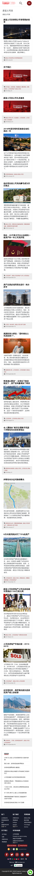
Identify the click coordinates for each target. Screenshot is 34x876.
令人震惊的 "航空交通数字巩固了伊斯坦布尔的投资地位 (16, 428)
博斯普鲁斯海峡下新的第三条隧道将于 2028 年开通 (15, 797)
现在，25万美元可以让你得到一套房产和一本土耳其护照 (17, 236)
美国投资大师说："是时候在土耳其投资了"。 (16, 334)
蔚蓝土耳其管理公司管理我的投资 (16, 21)
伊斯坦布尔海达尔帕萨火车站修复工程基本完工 (16, 772)
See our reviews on (17, 862)
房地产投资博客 (17, 838)
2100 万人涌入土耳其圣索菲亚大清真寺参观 (16, 758)
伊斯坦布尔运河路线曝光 (13, 479)
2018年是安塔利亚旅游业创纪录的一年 (16, 130)
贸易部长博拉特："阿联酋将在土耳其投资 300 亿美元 (16, 782)
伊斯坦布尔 (16, 818)
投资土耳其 (27, 818)
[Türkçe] (19, 859)
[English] (8, 859)
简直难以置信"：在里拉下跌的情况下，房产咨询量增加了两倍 (16, 382)
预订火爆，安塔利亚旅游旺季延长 (14, 763)
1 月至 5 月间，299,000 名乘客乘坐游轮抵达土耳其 (16, 788)
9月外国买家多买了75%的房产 (16, 534)
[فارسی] (17, 859)
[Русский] (10, 859)
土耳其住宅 (4, 818)
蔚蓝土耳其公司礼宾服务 (13, 98)
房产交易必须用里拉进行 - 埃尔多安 (16, 285)
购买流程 (26, 820)
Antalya (15, 824)
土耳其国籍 (16, 834)
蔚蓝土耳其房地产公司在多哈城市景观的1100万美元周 (16, 590)
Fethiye (15, 822)
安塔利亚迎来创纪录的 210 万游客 (14, 802)
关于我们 (7, 67)
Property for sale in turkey (20, 836)
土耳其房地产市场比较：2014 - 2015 (16, 645)
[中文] (15, 859)
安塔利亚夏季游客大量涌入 (12, 767)
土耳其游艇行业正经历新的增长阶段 (14, 777)
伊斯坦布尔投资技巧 (18, 840)
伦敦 (3, 836)
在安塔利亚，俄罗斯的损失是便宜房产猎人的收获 (16, 691)
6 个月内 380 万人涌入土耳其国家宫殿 (15, 793)
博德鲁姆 (15, 820)
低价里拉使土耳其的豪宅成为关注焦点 (16, 184)
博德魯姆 (4, 842)
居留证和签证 (27, 822)
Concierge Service (27, 826)
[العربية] (13, 859)
